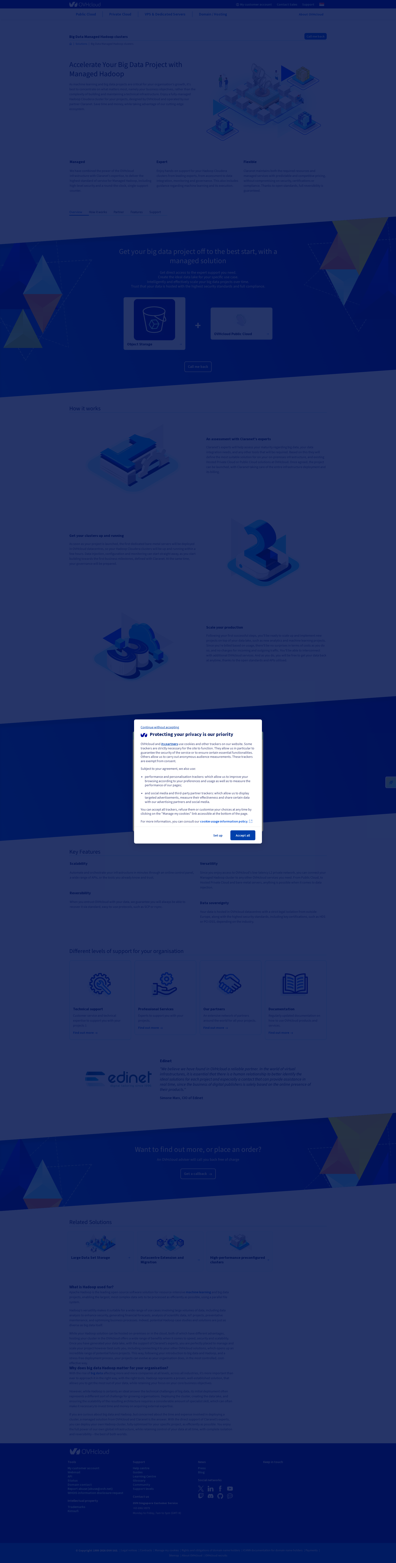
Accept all (243, 835)
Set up (218, 835)
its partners (169, 744)
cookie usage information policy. (224, 821)
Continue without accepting (160, 727)
